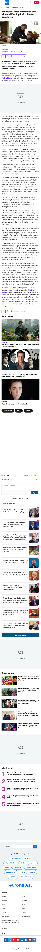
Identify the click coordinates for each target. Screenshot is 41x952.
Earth (3, 904)
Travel (23, 908)
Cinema (22, 7)
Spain (23, 863)
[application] (20, 32)
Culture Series (14, 7)
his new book (25, 266)
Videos (24, 912)
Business (4, 900)
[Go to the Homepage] (7, 2)
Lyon (18, 410)
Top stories (8, 673)
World (23, 896)
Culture (7, 7)
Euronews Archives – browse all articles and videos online (10, 921)
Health (4, 908)
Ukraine (12, 877)
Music (7, 867)
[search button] (35, 846)
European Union (25, 877)
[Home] (2, 7)
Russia (32, 872)
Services (4, 928)
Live (36, 2)
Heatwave (18, 867)
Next (23, 904)
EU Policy (24, 900)
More (3, 933)
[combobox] (20, 846)
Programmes (5, 916)
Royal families (10, 872)
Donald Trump (31, 867)
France (28, 410)
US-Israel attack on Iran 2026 (20, 858)
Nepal (23, 872)
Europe (4, 896)
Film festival (8, 410)
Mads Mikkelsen (7, 78)
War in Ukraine (10, 863)
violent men (13, 240)
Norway (32, 863)
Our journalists (26, 916)
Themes (4, 892)
